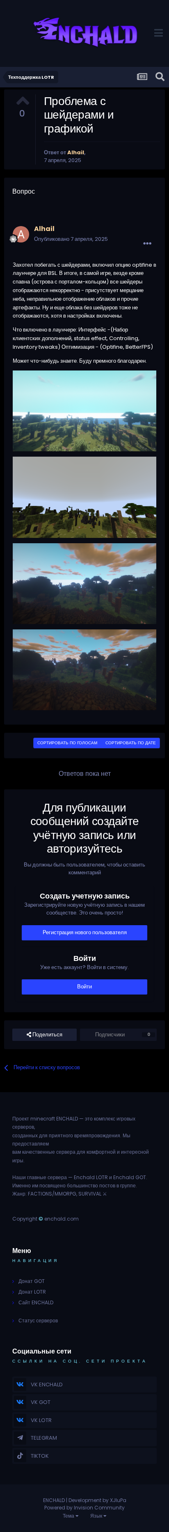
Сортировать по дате (130, 743)
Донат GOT (31, 1281)
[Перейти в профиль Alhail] (21, 234)
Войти (84, 986)
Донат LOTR (32, 1291)
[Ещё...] (147, 244)
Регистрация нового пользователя (85, 932)
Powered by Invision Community (84, 1507)
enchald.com (61, 1218)
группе (128, 1185)
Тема (69, 1515)
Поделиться (46, 1034)
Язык (96, 1515)
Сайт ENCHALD (35, 1302)
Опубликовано (71, 239)
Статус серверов (38, 1320)
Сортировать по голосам (67, 743)
